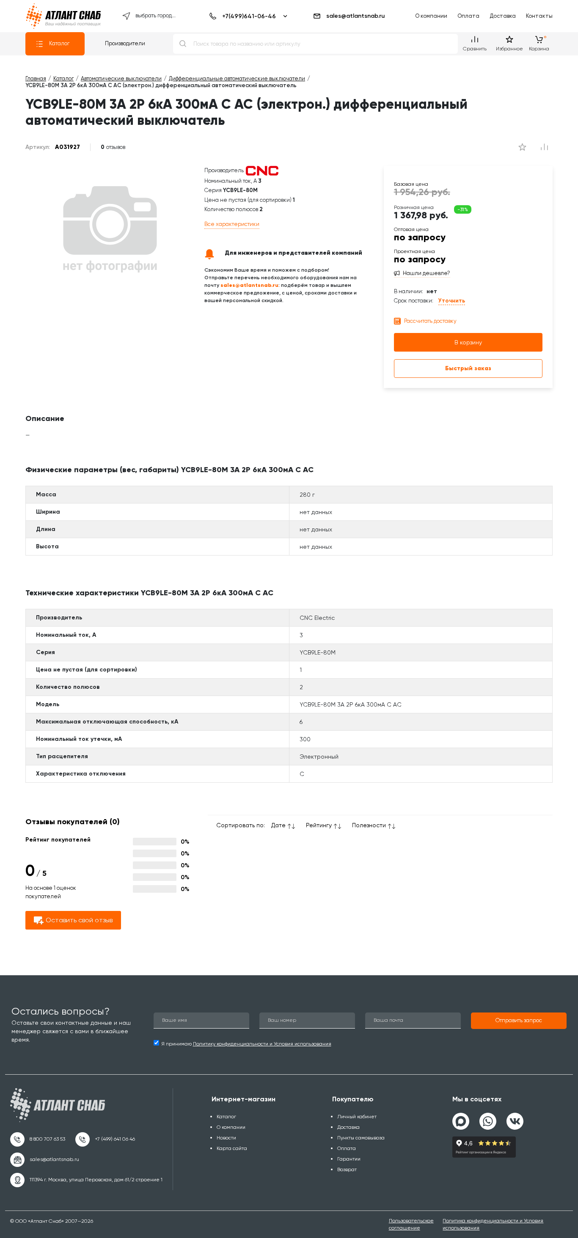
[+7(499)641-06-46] (247, 16)
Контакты (539, 16)
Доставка (503, 16)
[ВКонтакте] (514, 1118)
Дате (278, 825)
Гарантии (349, 1159)
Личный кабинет (357, 1117)
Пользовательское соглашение (411, 1224)
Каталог (59, 43)
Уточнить (451, 300)
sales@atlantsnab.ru (355, 15)
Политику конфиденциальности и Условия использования (262, 1044)
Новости (226, 1138)
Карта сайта (232, 1148)
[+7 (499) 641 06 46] (105, 1139)
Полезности (369, 825)
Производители (125, 43)
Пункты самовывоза (361, 1138)
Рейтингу (319, 825)
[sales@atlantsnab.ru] (44, 1160)
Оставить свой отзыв (79, 920)
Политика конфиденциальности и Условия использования (493, 1224)
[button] (519, 1020)
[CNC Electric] (262, 170)
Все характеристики (231, 224)
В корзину (468, 342)
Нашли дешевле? (426, 273)
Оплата (468, 16)
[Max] (460, 1121)
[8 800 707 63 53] (37, 1139)
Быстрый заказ (468, 368)
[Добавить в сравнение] (522, 147)
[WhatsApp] (487, 1118)
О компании (431, 16)
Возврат (347, 1169)
